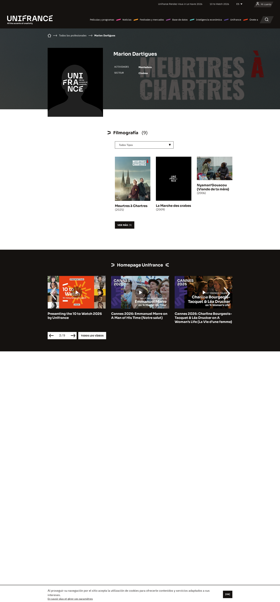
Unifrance (235, 19)
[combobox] (144, 145)
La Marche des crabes (173, 206)
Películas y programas (102, 19)
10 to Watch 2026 (219, 3)
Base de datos (180, 19)
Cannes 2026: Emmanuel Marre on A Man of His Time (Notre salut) (76, 316)
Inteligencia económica (209, 19)
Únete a (254, 19)
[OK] (227, 594)
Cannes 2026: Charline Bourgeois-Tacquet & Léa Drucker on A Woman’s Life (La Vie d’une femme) (140, 318)
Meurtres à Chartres (131, 206)
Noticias (126, 19)
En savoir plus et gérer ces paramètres (70, 598)
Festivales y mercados (152, 19)
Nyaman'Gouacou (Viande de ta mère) (213, 187)
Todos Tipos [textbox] (126, 144)
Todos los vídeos (92, 335)
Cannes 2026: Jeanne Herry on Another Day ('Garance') (200, 316)
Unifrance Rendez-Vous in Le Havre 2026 (180, 3)
